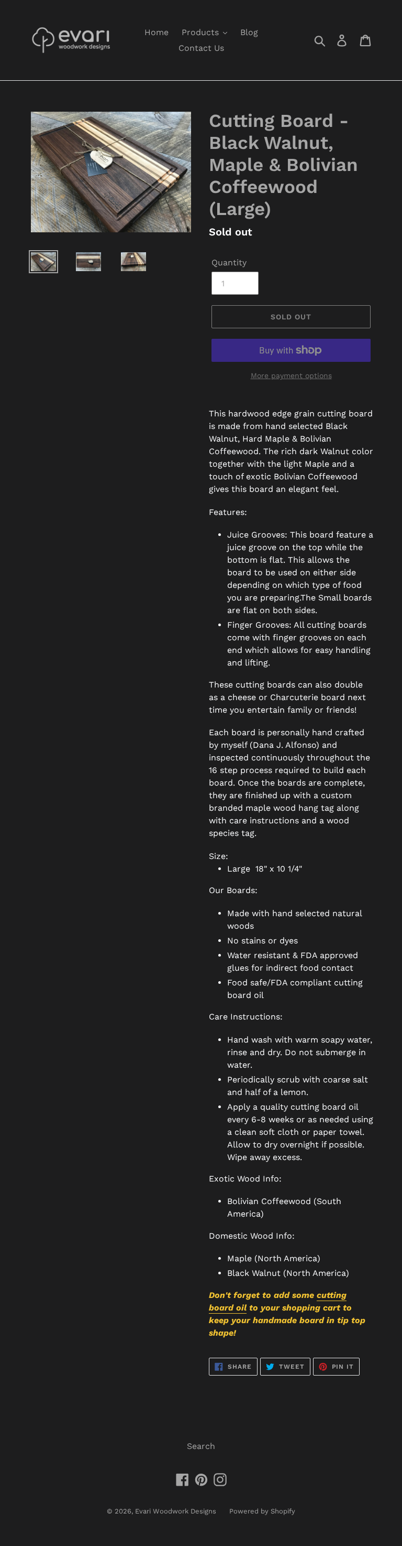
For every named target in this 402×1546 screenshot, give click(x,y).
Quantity (229, 262)
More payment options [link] (291, 375)
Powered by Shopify (262, 1511)
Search (201, 1446)
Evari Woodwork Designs (175, 1511)
